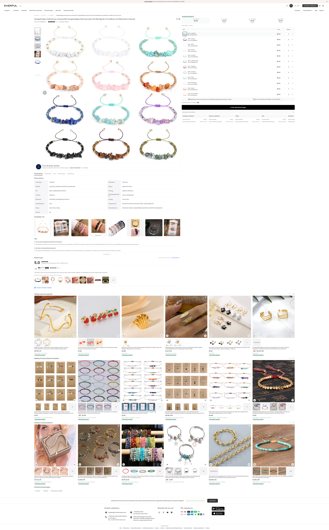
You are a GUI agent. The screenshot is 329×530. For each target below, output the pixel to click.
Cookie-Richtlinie (188, 528)
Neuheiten (16, 10)
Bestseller (24, 10)
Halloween (58, 10)
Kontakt (162, 528)
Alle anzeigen (106, 254)
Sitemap (207, 528)
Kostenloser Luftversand (35, 10)
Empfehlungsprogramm (147, 528)
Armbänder (51, 15)
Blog (316, 10)
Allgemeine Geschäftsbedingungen (174, 528)
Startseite (36, 15)
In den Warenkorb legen (238, 107)
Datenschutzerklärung (198, 528)
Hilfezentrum (126, 528)
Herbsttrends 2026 (68, 10)
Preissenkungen (48, 10)
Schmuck (43, 15)
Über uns (157, 528)
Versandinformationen (136, 528)
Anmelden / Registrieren (310, 5)
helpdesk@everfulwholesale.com (117, 512)
